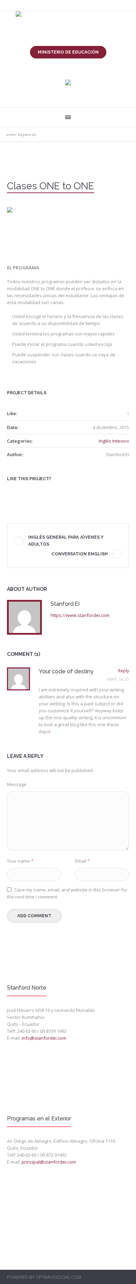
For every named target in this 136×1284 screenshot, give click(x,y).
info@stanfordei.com (44, 1038)
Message (17, 784)
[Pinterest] (33, 491)
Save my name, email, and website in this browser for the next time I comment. (67, 893)
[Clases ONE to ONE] (68, 229)
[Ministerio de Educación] (68, 83)
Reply (123, 671)
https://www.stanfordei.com (80, 615)
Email (82, 861)
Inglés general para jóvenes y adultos (66, 541)
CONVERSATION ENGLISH (80, 554)
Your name (20, 861)
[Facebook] (11, 491)
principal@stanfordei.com (49, 1162)
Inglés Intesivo (114, 441)
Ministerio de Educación (68, 52)
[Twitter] (22, 491)
